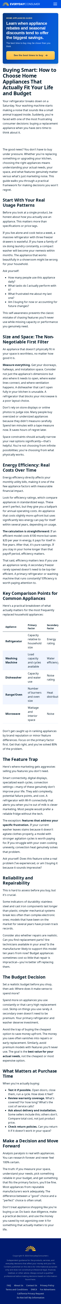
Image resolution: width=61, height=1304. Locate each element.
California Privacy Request (30, 1293)
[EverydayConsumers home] (21, 4)
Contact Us (31, 1285)
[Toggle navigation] (55, 4)
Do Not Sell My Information (30, 1297)
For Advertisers (47, 1289)
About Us (18, 1285)
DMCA (34, 1289)
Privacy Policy (47, 1285)
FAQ (9, 1285)
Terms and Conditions (17, 1289)
